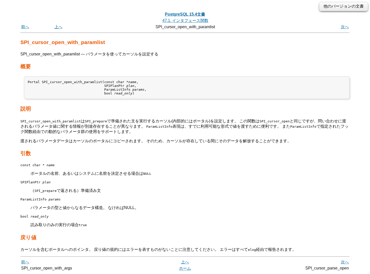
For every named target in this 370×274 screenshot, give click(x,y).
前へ (25, 27)
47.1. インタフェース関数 (185, 20)
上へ (58, 27)
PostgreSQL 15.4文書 (185, 14)
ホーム (185, 268)
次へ (345, 27)
